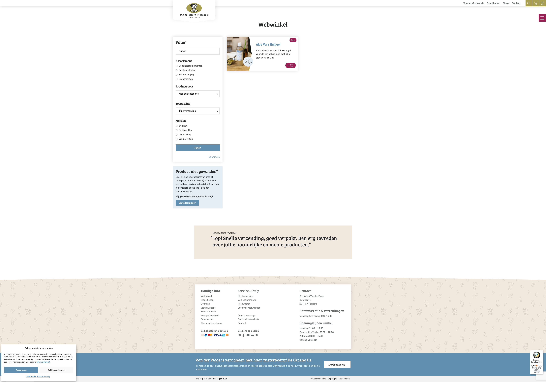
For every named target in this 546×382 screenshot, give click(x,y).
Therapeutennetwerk (211, 323)
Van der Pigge (186, 139)
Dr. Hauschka (185, 130)
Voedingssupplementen (190, 66)
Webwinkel (206, 296)
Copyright (332, 379)
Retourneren (244, 303)
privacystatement (43, 362)
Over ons (205, 303)
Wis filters (214, 156)
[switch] (536, 371)
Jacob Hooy (185, 134)
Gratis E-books (208, 307)
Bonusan (183, 126)
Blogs (506, 3)
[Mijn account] (542, 3)
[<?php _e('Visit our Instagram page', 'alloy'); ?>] (239, 336)
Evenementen (186, 79)
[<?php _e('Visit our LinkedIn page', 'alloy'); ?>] (252, 336)
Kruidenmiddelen (187, 70)
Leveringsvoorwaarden (249, 307)
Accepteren (21, 370)
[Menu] (541, 351)
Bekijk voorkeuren (56, 370)
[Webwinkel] (535, 3)
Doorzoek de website (248, 319)
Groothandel (493, 3)
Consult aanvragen (247, 315)
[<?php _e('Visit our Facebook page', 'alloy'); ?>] (243, 336)
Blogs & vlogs (208, 300)
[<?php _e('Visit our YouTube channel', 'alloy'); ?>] (248, 336)
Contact (516, 3)
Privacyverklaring (43, 377)
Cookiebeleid (31, 377)
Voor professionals (473, 3)
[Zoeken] (529, 3)
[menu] (542, 18)
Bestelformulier (187, 202)
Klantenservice (245, 296)
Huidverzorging (186, 75)
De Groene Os (336, 364)
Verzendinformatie (247, 300)
